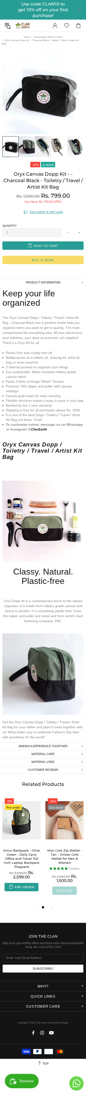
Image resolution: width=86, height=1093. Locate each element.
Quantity (9, 226)
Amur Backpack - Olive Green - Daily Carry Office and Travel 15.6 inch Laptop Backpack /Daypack (21, 858)
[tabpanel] (21, 848)
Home (27, 37)
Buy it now (43, 260)
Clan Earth (22, 25)
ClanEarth (39, 429)
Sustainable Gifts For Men (48, 37)
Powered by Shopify (58, 1023)
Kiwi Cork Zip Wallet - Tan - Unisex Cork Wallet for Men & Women (64, 856)
